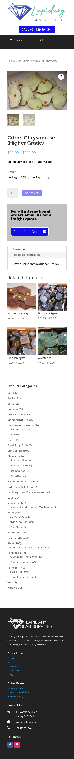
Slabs (18, 60)
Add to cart (32, 193)
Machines (13, 666)
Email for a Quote (27, 231)
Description (19, 249)
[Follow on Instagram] (17, 745)
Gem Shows (14, 670)
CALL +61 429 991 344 (37, 29)
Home (10, 60)
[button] (61, 77)
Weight (12, 171)
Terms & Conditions (18, 692)
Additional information (26, 254)
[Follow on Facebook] (10, 745)
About (10, 662)
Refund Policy (15, 696)
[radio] (13, 177)
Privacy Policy (15, 688)
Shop (10, 674)
